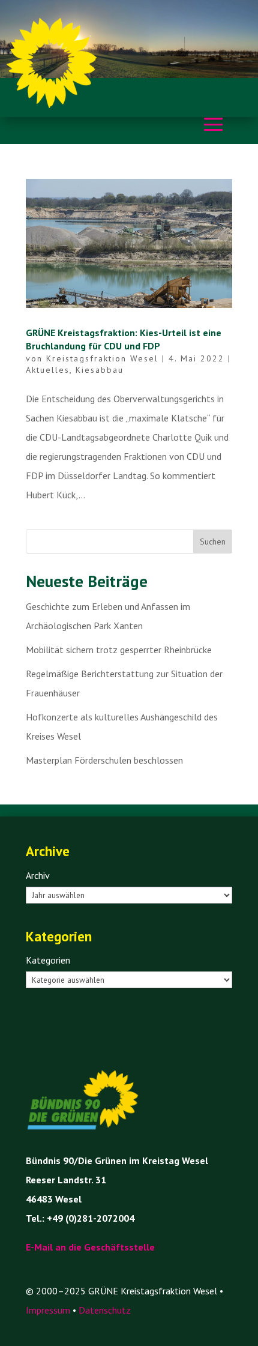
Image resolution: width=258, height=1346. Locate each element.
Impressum (48, 1310)
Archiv (38, 875)
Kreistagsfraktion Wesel (102, 358)
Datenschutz (105, 1310)
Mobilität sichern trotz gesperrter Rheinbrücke (119, 650)
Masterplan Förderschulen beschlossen (104, 760)
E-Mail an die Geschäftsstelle (90, 1247)
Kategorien (48, 960)
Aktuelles (48, 369)
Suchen (213, 541)
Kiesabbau (100, 369)
